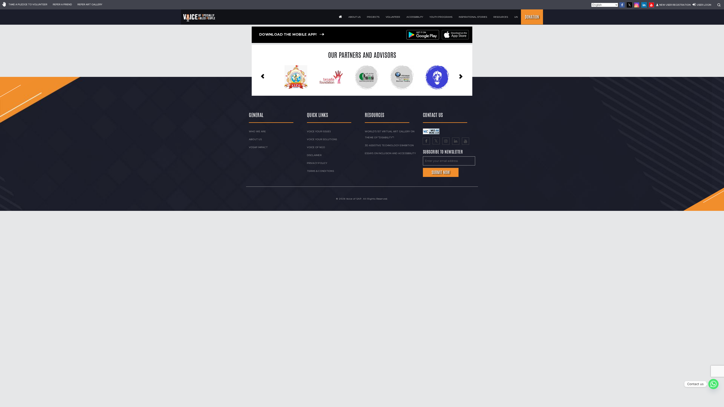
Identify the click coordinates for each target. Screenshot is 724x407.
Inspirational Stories (473, 16)
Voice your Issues (319, 131)
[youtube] (651, 5)
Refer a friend (62, 4)
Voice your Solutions (322, 139)
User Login (704, 4)
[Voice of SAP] (199, 17)
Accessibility (414, 16)
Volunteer (393, 16)
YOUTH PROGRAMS (440, 16)
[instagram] (636, 5)
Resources (500, 16)
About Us (354, 16)
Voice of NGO (316, 147)
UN (516, 16)
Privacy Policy (317, 163)
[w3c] (431, 131)
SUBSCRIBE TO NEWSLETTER (443, 152)
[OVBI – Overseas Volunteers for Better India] (362, 77)
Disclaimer (314, 155)
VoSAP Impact (258, 147)
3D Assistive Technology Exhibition (389, 145)
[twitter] (629, 5)
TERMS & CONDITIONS (320, 171)
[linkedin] (644, 5)
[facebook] (622, 5)
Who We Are (257, 131)
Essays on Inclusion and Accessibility (390, 153)
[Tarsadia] (291, 77)
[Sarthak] (432, 77)
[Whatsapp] (713, 384)
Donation (532, 17)
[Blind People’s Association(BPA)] (397, 77)
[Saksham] (326, 77)
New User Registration (675, 4)
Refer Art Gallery (89, 4)
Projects (373, 16)
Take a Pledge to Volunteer (27, 4)
